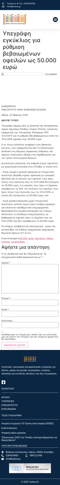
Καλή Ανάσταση (9, 428)
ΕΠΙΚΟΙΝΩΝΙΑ (8, 409)
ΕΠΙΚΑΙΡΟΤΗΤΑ (9, 405)
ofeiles (49, 238)
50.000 (23, 238)
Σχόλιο (6, 263)
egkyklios (40, 238)
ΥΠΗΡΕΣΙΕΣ (7, 401)
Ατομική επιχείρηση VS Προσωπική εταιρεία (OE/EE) (27, 423)
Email (5, 309)
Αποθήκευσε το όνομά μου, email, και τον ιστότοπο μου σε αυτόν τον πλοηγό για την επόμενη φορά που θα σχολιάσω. (29, 336)
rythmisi (5, 241)
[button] (55, 19)
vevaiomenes (18, 241)
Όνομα (5, 298)
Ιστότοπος (6, 321)
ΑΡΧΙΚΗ (5, 397)
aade (30, 238)
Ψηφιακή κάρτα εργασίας (13, 433)
